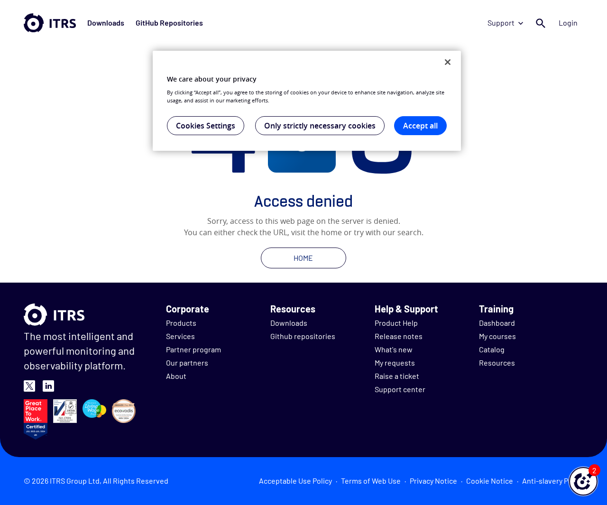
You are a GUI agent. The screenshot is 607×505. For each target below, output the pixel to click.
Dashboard (497, 322)
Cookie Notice (489, 480)
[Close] (447, 62)
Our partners (187, 362)
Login (568, 22)
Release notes (399, 335)
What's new (394, 349)
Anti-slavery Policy (552, 480)
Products (181, 322)
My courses (497, 335)
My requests (395, 362)
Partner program (193, 349)
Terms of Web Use (371, 480)
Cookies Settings (205, 125)
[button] (583, 481)
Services (180, 335)
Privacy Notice (433, 480)
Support (501, 22)
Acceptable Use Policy (295, 480)
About (176, 375)
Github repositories (302, 335)
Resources (497, 362)
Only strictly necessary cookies (320, 125)
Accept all (420, 125)
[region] (307, 101)
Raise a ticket (397, 375)
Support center (400, 389)
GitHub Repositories (169, 22)
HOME (303, 257)
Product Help (396, 322)
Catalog (492, 349)
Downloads (105, 22)
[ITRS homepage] (50, 23)
